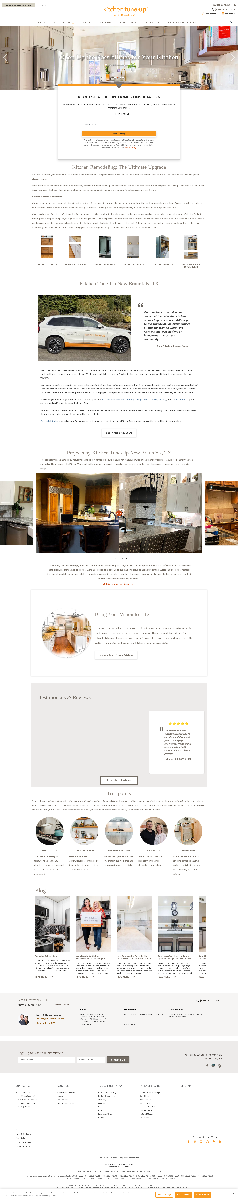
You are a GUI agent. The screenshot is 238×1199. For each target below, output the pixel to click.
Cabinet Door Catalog (107, 1092)
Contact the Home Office (25, 1103)
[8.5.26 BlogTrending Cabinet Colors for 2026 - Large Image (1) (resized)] (52, 924)
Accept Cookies (202, 1194)
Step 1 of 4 (121, 114)
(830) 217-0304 (210, 1000)
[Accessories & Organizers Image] (191, 247)
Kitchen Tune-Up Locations (26, 1100)
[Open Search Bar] (231, 22)
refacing (162, 399)
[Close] (234, 1194)
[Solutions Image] (188, 831)
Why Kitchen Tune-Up (66, 1092)
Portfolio (102, 1117)
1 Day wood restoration (113, 399)
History (60, 1096)
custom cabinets (179, 399)
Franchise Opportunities (18, 5)
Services (40, 23)
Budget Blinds (145, 1103)
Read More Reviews (119, 780)
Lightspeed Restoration (149, 1107)
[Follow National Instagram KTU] (207, 1141)
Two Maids (144, 1117)
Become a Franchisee (65, 1103)
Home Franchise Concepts (150, 1092)
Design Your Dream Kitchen (116, 655)
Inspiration (152, 23)
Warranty (102, 1100)
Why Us (87, 23)
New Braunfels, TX (223, 5)
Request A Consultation (182, 23)
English (41, 5)
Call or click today (49, 421)
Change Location (211, 13)
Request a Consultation (25, 1092)
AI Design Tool (62, 23)
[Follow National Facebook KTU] (188, 1141)
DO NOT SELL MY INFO (24, 1142)
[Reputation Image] (49, 831)
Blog (100, 1110)
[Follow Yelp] (219, 1066)
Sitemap (186, 1086)
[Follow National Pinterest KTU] (214, 1141)
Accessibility (21, 1138)
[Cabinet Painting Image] (104, 247)
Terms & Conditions (23, 1134)
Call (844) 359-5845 (24, 1107)
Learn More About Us (119, 433)
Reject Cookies (183, 1194)
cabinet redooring (149, 399)
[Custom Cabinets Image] (162, 247)
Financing (102, 1103)
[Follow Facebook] (207, 1066)
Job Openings (62, 1100)
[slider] (119, 58)
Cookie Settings (164, 1194)
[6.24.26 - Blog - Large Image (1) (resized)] (175, 924)
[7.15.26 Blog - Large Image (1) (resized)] (93, 924)
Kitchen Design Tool (106, 1096)
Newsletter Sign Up (106, 1107)
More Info (229, 13)
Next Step (118, 133)
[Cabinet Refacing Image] (133, 247)
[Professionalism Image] (119, 831)
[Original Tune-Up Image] (47, 247)
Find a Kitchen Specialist (25, 1096)
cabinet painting (133, 399)
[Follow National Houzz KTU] (220, 1141)
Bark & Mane (145, 1096)
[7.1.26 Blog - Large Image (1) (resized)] (134, 924)
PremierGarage (146, 1110)
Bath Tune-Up (145, 1100)
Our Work (105, 23)
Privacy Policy (130, 147)
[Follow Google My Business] (213, 1066)
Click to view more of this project (119, 584)
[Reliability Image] (153, 831)
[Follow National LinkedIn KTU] (201, 1141)
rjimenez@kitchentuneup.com (50, 1018)
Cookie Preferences (23, 1146)
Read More (45, 977)
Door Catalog (128, 23)
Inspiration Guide (105, 1114)
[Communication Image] (84, 831)
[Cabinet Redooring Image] (76, 247)
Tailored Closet (146, 1114)
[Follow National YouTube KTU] (195, 1141)
